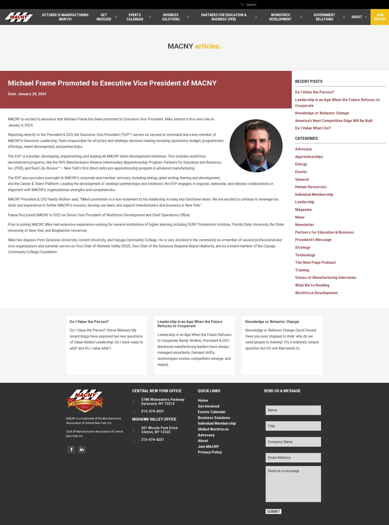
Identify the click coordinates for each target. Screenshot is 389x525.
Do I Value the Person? (314, 92)
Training (302, 270)
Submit (273, 511)
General (302, 179)
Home (203, 400)
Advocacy (303, 149)
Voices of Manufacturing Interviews (325, 277)
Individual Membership (314, 194)
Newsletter (304, 225)
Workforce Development (316, 293)
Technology (305, 255)
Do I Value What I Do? (313, 128)
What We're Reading (312, 285)
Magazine (303, 209)
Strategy (302, 247)
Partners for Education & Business (324, 232)
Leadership (304, 202)
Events (301, 172)
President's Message (313, 240)
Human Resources (310, 187)
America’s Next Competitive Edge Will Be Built (334, 121)
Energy (301, 164)
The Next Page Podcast (315, 262)
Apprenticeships (309, 157)
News (300, 217)
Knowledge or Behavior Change (322, 113)
